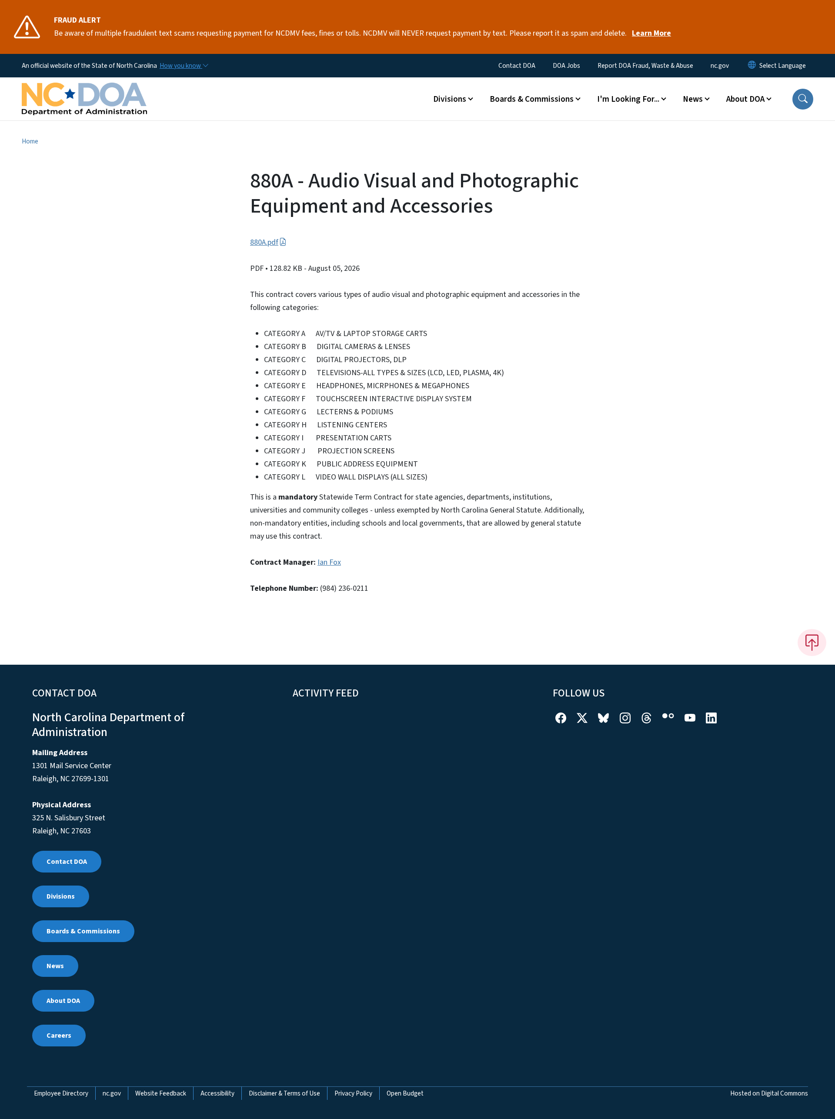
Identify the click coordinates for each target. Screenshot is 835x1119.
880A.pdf (264, 242)
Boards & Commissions (83, 931)
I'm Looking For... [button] (628, 99)
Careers (59, 1035)
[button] (802, 99)
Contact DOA (516, 65)
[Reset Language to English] (752, 65)
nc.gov (720, 65)
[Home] (84, 89)
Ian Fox (329, 562)
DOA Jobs (566, 65)
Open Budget (405, 1093)
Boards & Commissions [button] (532, 99)
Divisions (61, 896)
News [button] (693, 99)
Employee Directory (61, 1093)
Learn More (651, 33)
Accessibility (217, 1093)
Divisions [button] (449, 99)
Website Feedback (160, 1093)
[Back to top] (812, 642)
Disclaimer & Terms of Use (284, 1093)
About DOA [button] (745, 99)
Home (30, 141)
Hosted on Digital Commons (769, 1093)
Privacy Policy (353, 1093)
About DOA (63, 1001)
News (55, 966)
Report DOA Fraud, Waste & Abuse (645, 65)
